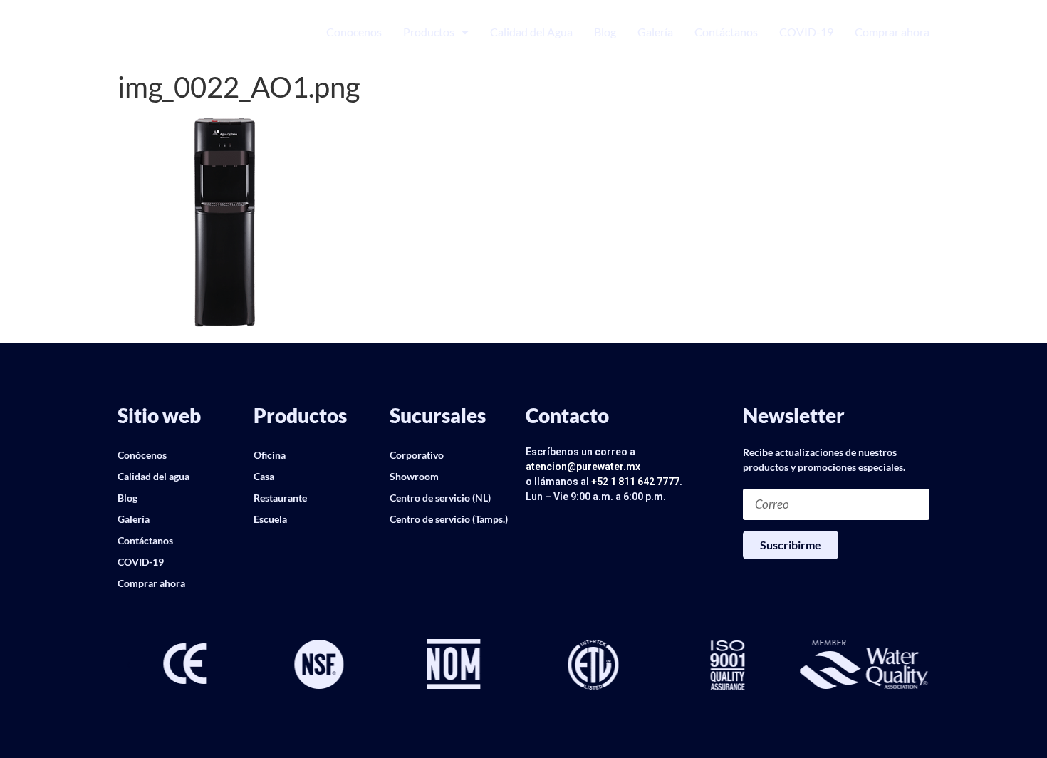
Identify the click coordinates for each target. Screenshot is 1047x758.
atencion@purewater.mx (583, 466)
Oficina (270, 455)
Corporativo (417, 455)
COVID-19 (806, 31)
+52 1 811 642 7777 (635, 481)
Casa (264, 476)
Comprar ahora (892, 31)
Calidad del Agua (531, 31)
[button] (128, 665)
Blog (605, 31)
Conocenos (354, 31)
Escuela (270, 519)
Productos (428, 31)
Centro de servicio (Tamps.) (449, 519)
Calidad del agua (153, 476)
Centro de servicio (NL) (440, 498)
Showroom (414, 476)
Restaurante (280, 498)
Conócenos (142, 455)
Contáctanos (726, 31)
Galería (655, 31)
